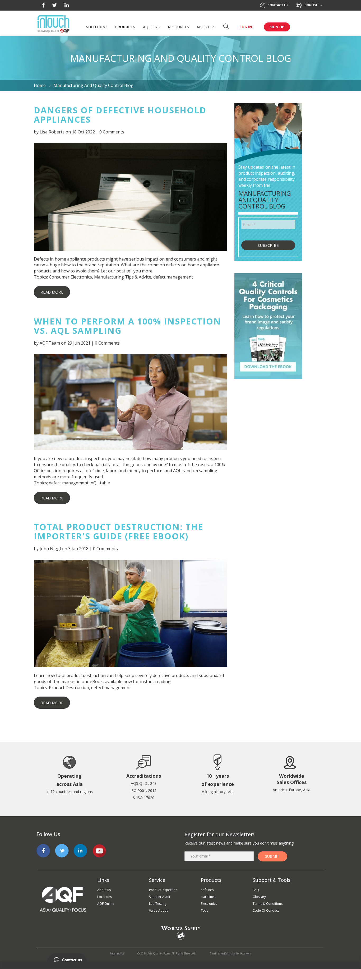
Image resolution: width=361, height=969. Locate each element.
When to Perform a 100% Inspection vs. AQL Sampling (127, 326)
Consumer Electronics (70, 277)
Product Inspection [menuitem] (163, 890)
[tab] (180, 957)
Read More (51, 292)
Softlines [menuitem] (207, 890)
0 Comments (111, 132)
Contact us (277, 5)
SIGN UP (277, 26)
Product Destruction (69, 687)
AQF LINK (151, 26)
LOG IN (245, 26)
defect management (173, 277)
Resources (178, 26)
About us (206, 26)
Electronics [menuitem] (209, 903)
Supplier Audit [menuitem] (159, 896)
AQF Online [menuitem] (105, 903)
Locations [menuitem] (104, 896)
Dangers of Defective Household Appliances (120, 114)
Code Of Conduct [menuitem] (266, 910)
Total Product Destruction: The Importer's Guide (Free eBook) (118, 531)
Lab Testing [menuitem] (157, 903)
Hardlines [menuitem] (208, 896)
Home (40, 85)
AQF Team (50, 343)
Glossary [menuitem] (259, 896)
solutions (97, 26)
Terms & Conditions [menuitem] (268, 903)
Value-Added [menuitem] (159, 910)
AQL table (100, 483)
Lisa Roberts (52, 132)
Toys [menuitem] (204, 910)
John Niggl (50, 548)
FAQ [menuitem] (256, 890)
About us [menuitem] (104, 890)
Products (125, 26)
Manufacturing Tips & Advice (122, 277)
